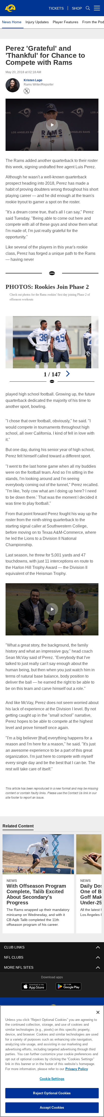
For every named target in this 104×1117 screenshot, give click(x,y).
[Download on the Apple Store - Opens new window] (33, 987)
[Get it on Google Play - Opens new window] (68, 989)
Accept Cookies (52, 1107)
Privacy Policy (33, 1069)
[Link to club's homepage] (10, 6)
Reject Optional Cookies (52, 1093)
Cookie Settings (52, 1079)
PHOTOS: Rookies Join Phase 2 (51, 286)
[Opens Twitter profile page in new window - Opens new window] (27, 91)
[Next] (68, 374)
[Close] (97, 1012)
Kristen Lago (33, 80)
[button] (52, 125)
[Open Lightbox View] (52, 350)
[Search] (88, 8)
